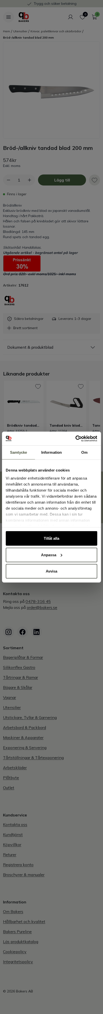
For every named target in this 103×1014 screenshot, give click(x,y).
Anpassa (48, 554)
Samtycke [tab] (18, 452)
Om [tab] (84, 452)
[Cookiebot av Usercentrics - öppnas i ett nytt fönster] (75, 438)
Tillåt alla (51, 538)
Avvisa (51, 571)
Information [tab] (51, 452)
